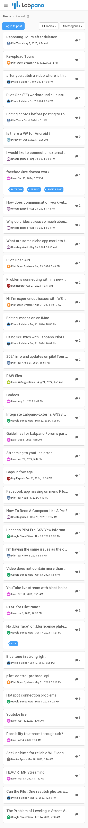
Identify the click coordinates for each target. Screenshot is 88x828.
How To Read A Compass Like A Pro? (36, 511)
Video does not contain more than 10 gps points (46, 568)
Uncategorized (20, 159)
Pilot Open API (18, 260)
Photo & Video (19, 82)
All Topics (48, 26)
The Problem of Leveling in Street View (38, 811)
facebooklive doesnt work (27, 172)
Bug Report (17, 285)
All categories (71, 26)
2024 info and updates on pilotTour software (43, 356)
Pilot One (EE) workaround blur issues (37, 95)
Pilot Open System (22, 62)
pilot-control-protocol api (27, 676)
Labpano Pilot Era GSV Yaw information (39, 530)
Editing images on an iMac (27, 318)
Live (13, 178)
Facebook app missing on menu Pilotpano (40, 491)
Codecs (12, 395)
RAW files (14, 376)
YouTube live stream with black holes (36, 588)
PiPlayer (16, 139)
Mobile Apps (18, 759)
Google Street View (22, 420)
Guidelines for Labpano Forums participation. (43, 433)
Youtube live (16, 714)
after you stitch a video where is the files (39, 75)
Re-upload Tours (20, 56)
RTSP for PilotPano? (23, 607)
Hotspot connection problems (31, 695)
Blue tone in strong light (26, 656)
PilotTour (16, 43)
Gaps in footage (19, 472)
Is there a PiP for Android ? (28, 133)
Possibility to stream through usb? (34, 734)
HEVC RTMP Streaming (25, 772)
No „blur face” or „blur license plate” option (41, 626)
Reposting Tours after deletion (31, 37)
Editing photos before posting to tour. (37, 114)
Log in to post (13, 26)
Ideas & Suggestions (23, 382)
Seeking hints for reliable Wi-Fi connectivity (42, 753)
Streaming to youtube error (29, 453)
